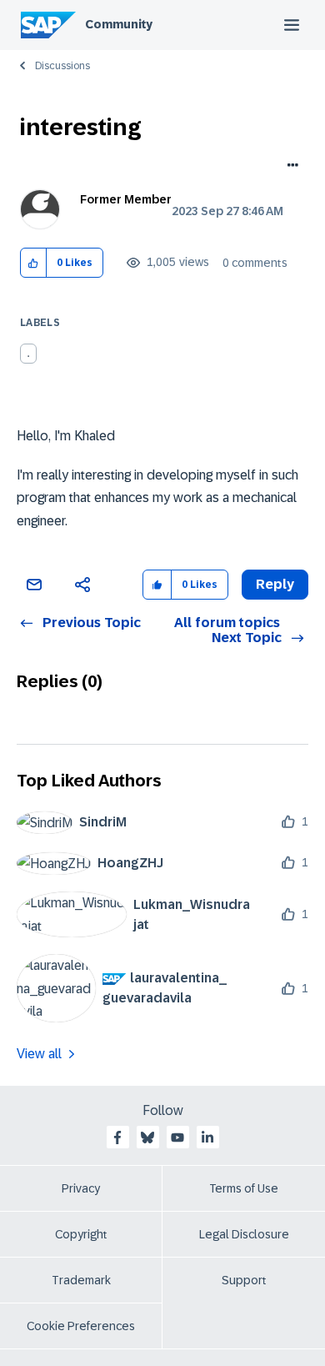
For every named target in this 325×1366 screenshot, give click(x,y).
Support (244, 1280)
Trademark (81, 1280)
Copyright (81, 1234)
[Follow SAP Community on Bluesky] (147, 1137)
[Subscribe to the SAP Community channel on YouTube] (177, 1137)
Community (118, 24)
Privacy (81, 1188)
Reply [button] (275, 584)
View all (39, 1054)
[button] (34, 263)
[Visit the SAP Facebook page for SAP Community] (117, 1137)
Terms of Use (243, 1188)
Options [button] (289, 166)
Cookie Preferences (81, 1326)
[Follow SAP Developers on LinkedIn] (207, 1137)
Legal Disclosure (244, 1234)
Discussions (62, 66)
